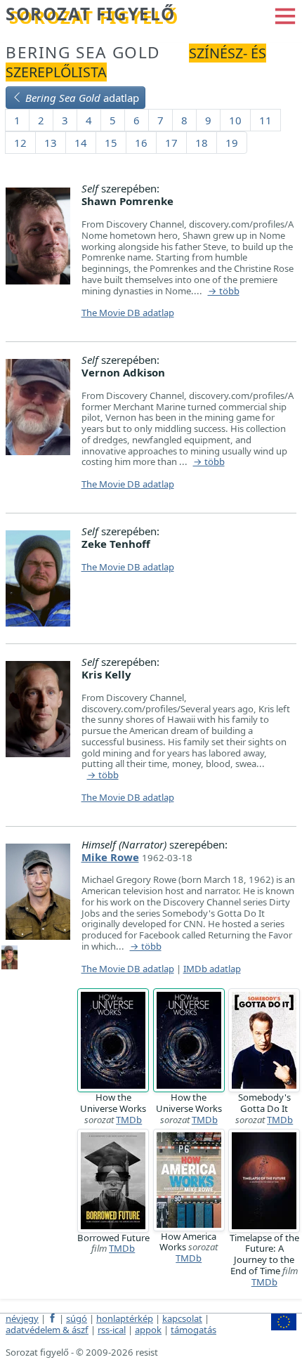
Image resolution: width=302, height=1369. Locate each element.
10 (235, 120)
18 (201, 143)
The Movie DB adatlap (127, 312)
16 (141, 143)
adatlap (82, 98)
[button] (285, 15)
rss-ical (112, 1329)
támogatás (193, 1329)
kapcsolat (182, 1318)
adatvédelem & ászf (47, 1329)
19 (231, 143)
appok (148, 1329)
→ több (223, 291)
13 (50, 143)
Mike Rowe (110, 857)
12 (20, 143)
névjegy (22, 1318)
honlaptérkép (124, 1318)
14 (80, 143)
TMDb (129, 1119)
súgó (76, 1318)
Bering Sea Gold (83, 52)
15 (111, 143)
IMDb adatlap (212, 968)
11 (265, 120)
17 (171, 143)
